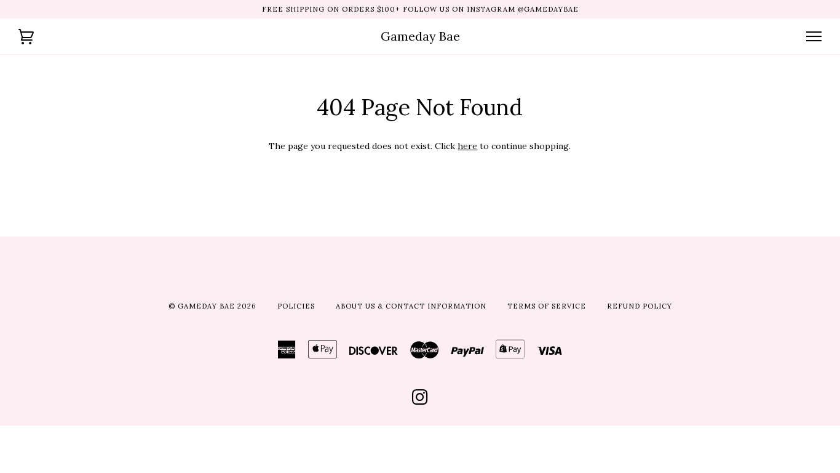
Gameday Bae (420, 36)
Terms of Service (546, 306)
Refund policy (639, 306)
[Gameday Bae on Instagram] (420, 401)
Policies (296, 306)
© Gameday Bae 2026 (212, 306)
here (467, 146)
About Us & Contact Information (411, 306)
